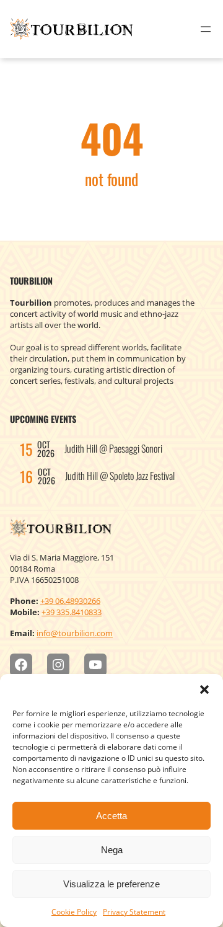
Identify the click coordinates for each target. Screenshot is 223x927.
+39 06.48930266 (70, 600)
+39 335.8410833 (72, 612)
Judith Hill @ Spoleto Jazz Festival (120, 475)
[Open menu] (205, 29)
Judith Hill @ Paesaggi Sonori (113, 448)
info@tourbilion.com (75, 633)
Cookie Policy (74, 912)
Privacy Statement (134, 912)
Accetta (111, 815)
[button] (204, 689)
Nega (112, 850)
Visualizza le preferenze (111, 884)
